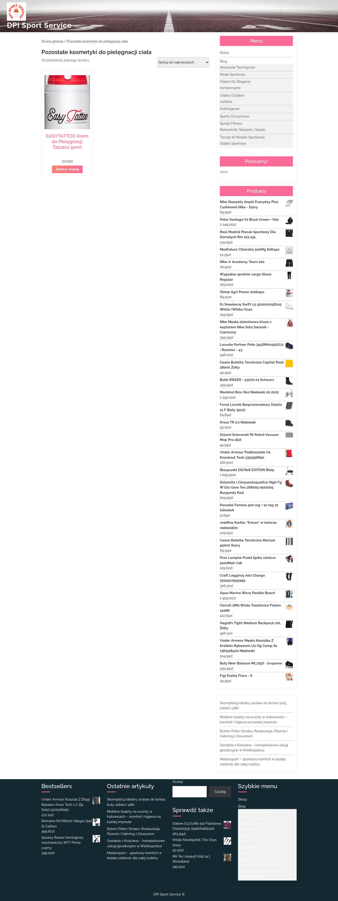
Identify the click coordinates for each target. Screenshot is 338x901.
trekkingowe (230, 109)
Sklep (244, 7)
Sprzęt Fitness (231, 123)
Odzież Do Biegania (235, 82)
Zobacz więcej (67, 169)
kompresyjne (230, 88)
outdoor (226, 102)
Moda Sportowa (232, 74)
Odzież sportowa (233, 143)
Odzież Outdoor (232, 95)
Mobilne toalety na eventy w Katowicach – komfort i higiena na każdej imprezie (134, 816)
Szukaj (177, 782)
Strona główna (52, 41)
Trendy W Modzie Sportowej (242, 137)
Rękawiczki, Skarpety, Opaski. (243, 130)
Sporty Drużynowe (234, 116)
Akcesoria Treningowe (237, 67)
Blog (259, 7)
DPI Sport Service (39, 25)
